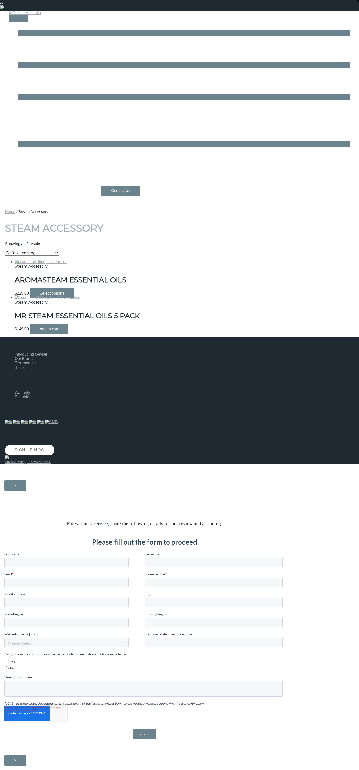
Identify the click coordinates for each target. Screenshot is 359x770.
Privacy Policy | (16, 462)
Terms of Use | (39, 462)
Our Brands (24, 359)
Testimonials (25, 363)
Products (26, 91)
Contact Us (120, 191)
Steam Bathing (31, 59)
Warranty (22, 392)
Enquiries (23, 397)
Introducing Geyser (31, 354)
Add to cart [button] (49, 329)
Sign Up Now (30, 450)
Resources (27, 138)
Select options (52, 293)
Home (10, 212)
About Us (26, 28)
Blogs (20, 367)
